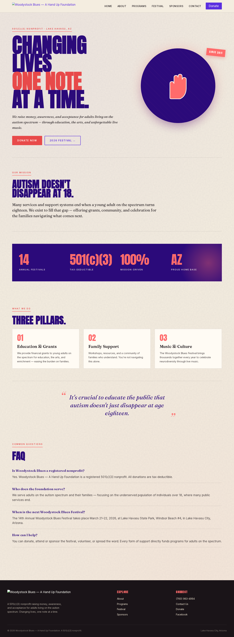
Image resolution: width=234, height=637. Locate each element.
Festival (158, 6)
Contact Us (182, 604)
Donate (214, 6)
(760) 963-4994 (185, 598)
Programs (139, 6)
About (122, 6)
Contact (195, 6)
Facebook (182, 614)
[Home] (44, 6)
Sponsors (176, 6)
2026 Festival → (63, 140)
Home (108, 6)
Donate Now (27, 140)
